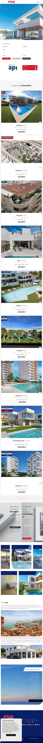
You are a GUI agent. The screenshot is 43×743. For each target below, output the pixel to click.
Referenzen (35, 720)
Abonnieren (15, 527)
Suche (6, 58)
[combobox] (21, 44)
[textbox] (22, 43)
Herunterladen (27, 538)
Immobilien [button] (29, 719)
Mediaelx (36, 738)
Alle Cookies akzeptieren (11, 735)
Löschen (16, 58)
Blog (35, 719)
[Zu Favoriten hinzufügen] (40, 123)
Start (23, 719)
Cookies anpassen (11, 738)
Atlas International (11, 2)
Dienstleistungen (25, 720)
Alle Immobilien (21, 498)
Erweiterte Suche (27, 58)
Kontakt (28, 722)
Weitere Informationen (7, 732)
